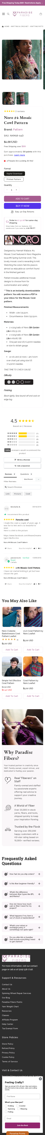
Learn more (19, 155)
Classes (5, 1015)
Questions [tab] (24, 474)
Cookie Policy (8, 1057)
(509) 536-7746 (25, 969)
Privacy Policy (8, 1053)
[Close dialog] (40, 1079)
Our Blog (6, 998)
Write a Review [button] (23, 460)
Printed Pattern (14, 179)
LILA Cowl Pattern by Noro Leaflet (33, 632)
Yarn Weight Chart (10, 1007)
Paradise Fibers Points (12, 1002)
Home (6, 26)
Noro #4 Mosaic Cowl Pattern (16, 542)
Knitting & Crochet (20, 26)
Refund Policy (8, 1048)
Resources (7, 1011)
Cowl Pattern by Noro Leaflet (30, 681)
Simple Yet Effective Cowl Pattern (11, 681)
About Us (6, 989)
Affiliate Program (10, 1020)
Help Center (7, 1024)
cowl (28, 494)
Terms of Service (10, 1062)
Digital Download (14, 174)
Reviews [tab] (8, 474)
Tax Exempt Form (10, 1029)
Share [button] (9, 548)
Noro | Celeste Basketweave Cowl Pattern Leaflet (11, 633)
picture (17, 494)
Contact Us (7, 985)
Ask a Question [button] (23, 466)
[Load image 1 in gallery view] (8, 98)
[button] (3, 13)
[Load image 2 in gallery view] (22, 98)
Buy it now (22, 206)
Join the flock (22, 1125)
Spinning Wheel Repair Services (16, 993)
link (8, 494)
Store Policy (7, 1044)
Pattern (17, 129)
